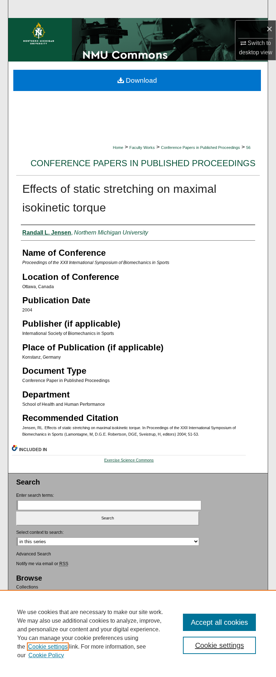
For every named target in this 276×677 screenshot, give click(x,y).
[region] (138, 633)
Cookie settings (48, 647)
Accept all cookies (219, 622)
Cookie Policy (46, 655)
